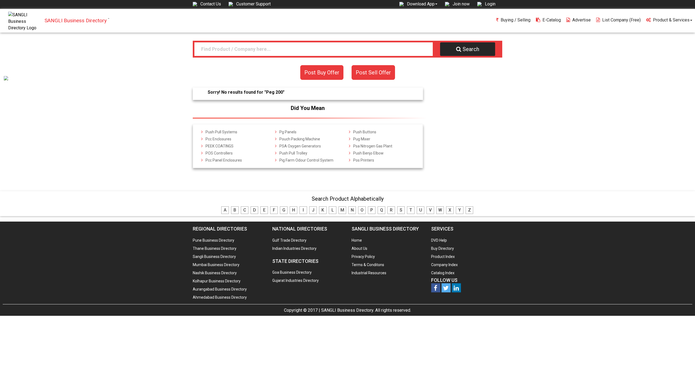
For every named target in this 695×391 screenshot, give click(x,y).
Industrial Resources (369, 273)
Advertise (581, 20)
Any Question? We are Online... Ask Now (682, 378)
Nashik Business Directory (215, 273)
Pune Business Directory (213, 240)
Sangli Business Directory (214, 256)
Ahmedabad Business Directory (220, 297)
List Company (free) (621, 20)
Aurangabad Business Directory (220, 289)
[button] (422, 3)
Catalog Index (442, 273)
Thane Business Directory (214, 248)
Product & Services (671, 20)
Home (357, 240)
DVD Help (439, 240)
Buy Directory (442, 248)
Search (471, 49)
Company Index (444, 265)
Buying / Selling (515, 20)
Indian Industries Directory (294, 248)
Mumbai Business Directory (216, 265)
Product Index (443, 256)
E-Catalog (551, 20)
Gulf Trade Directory (289, 240)
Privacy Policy (363, 256)
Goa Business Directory (292, 272)
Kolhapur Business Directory (217, 281)
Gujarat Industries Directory (295, 280)
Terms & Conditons (368, 265)
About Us (359, 248)
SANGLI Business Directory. (347, 310)
